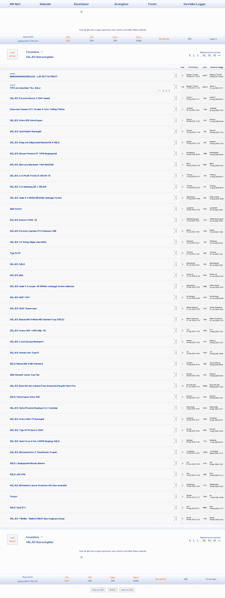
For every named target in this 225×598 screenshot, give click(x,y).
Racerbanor (81, 4)
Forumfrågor (211, 579)
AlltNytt (68, 39)
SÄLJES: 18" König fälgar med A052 (28, 242)
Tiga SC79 (15, 253)
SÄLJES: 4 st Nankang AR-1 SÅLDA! (28, 186)
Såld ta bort (16, 209)
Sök (190, 39)
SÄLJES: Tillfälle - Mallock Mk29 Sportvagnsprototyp (37, 518)
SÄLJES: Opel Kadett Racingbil (25, 131)
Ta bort (13, 496)
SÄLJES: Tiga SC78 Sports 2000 (26, 430)
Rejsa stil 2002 (98, 590)
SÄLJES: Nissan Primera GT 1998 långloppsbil (33, 153)
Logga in (213, 39)
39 (209, 55)
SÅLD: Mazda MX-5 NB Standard (26, 363)
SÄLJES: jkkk (16, 275)
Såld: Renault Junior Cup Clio (24, 375)
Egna (115, 39)
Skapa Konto (28, 37)
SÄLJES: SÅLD (17, 264)
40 (214, 55)
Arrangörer (121, 4)
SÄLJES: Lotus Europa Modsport (27, 341)
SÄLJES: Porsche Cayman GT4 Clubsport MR (33, 231)
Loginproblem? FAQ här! (28, 41)
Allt (92, 39)
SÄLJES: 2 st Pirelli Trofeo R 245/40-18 (30, 175)
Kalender (45, 4)
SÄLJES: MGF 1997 (20, 297)
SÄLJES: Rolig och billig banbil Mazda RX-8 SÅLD (35, 142)
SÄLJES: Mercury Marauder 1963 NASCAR (32, 164)
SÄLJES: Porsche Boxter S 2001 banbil (30, 98)
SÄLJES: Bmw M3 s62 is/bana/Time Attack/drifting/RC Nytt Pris (43, 386)
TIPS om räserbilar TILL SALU (25, 88)
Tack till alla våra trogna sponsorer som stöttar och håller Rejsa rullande (112, 30)
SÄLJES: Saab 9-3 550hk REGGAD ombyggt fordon (36, 198)
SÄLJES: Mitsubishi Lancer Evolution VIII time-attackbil (38, 485)
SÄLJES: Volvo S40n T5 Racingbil (27, 419)
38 (203, 55)
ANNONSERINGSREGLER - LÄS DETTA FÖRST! (34, 76)
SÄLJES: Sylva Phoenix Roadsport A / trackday (34, 408)
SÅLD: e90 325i (17, 474)
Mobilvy (112, 590)
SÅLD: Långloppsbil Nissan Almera (27, 463)
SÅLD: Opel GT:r (18, 507)
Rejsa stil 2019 (127, 590)
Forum (152, 4)
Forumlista (33, 52)
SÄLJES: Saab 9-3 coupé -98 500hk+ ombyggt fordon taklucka (42, 286)
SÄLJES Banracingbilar (40, 57)
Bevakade (164, 39)
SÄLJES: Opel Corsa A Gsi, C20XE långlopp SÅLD (35, 441)
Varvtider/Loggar (194, 4)
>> (219, 55)
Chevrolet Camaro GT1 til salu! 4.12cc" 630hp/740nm (37, 109)
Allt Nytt (15, 4)
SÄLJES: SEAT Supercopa (23, 308)
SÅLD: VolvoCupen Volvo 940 (25, 397)
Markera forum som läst (210, 52)
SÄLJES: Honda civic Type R (24, 352)
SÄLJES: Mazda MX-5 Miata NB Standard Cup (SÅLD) (37, 319)
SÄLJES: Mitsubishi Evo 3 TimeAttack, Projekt (33, 452)
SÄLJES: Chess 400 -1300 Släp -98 (28, 330)
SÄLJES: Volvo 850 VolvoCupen (26, 120)
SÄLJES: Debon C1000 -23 (23, 220)
